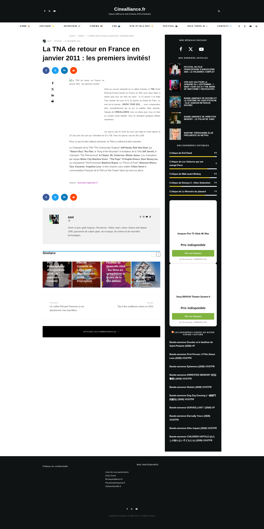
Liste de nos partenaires (117, 472)
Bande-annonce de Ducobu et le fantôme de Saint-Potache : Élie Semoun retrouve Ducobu (200, 102)
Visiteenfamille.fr (113, 486)
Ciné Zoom (110, 475)
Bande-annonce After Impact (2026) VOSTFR (193, 428)
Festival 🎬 (170, 26)
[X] (49, 11)
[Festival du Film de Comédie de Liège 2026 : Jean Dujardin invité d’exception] (86, 275)
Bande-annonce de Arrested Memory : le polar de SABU (200, 118)
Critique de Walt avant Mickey (185, 174)
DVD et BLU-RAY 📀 (142, 26)
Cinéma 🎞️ (96, 26)
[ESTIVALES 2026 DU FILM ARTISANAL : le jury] (145, 275)
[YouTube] (54, 11)
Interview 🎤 (72, 26)
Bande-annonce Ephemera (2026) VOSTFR (192, 366)
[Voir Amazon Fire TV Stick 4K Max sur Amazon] (193, 216)
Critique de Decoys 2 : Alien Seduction (189, 182)
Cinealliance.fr (129, 9)
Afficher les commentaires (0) (99, 332)
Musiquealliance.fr (114, 479)
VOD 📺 (116, 26)
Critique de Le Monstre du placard (187, 191)
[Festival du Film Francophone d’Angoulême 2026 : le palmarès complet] (57, 275)
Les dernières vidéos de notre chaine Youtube (194, 333)
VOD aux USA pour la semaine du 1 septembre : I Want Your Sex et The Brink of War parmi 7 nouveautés (199, 85)
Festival (58, 41)
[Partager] (46, 70)
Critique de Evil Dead (180, 153)
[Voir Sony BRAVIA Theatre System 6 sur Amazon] (193, 279)
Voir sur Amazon (193, 253)
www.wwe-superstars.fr (87, 183)
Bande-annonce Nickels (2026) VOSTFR (190, 387)
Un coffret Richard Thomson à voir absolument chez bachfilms (67, 306)
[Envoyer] (73, 70)
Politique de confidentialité (55, 466)
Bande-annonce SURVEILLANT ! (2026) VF (192, 407)
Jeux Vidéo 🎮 (196, 26)
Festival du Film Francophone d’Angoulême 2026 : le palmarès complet (199, 69)
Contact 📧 (224, 26)
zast (49, 41)
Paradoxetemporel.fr (115, 483)
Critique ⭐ (47, 26)
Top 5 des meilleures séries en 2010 (135, 305)
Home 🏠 (25, 26)
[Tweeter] (55, 70)
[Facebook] (45, 11)
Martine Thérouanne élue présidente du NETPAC (198, 134)
